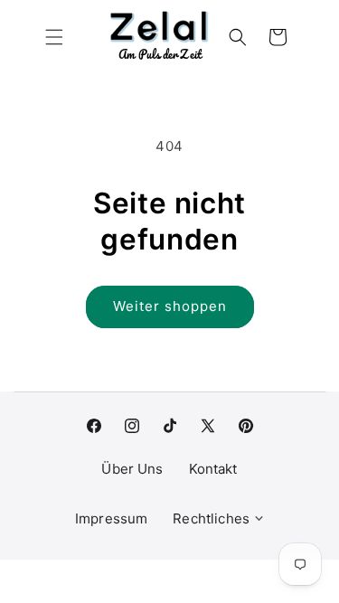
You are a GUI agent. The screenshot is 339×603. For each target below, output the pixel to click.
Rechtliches (211, 518)
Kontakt (213, 468)
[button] (54, 37)
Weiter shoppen (170, 306)
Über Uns (132, 468)
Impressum (111, 518)
